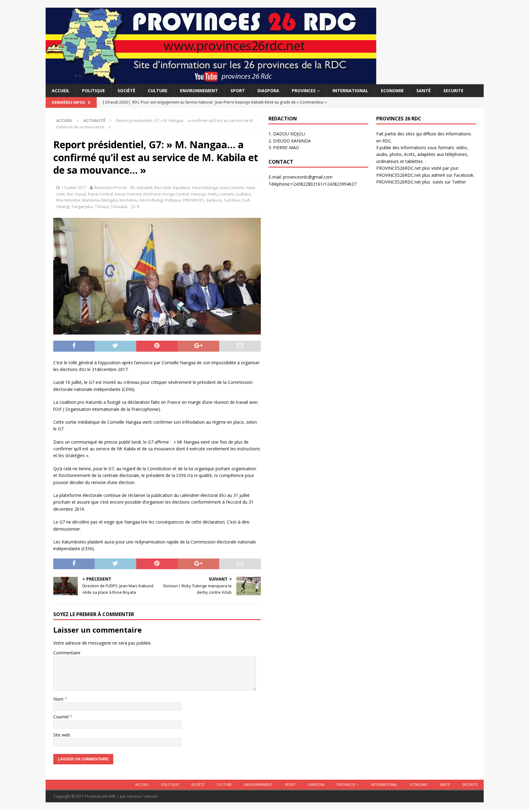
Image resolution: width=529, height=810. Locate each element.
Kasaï (81, 194)
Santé (423, 90)
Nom (59, 699)
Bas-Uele (162, 187)
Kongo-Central (176, 194)
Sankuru (214, 200)
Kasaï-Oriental (128, 194)
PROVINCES (304, 90)
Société (126, 90)
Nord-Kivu (128, 200)
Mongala (109, 200)
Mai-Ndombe (68, 200)
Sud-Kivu (232, 200)
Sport (238, 90)
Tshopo (102, 206)
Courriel (61, 717)
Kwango (198, 194)
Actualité (144, 187)
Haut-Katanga (205, 187)
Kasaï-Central (100, 194)
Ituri (70, 194)
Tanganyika (82, 206)
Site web (61, 735)
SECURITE (453, 90)
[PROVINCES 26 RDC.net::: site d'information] (211, 81)
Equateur (181, 187)
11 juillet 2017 (73, 187)
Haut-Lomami (231, 187)
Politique (93, 90)
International (350, 90)
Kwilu (213, 194)
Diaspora (268, 90)
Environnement (199, 90)
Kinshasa (152, 194)
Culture (157, 90)
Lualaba (243, 194)
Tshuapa (119, 206)
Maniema (90, 200)
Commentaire (67, 653)
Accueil (60, 90)
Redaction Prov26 (110, 187)
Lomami (226, 194)
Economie (392, 90)
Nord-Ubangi (151, 200)
